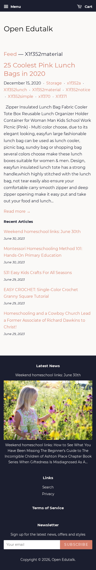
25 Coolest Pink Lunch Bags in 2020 (39, 69)
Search (48, 487)
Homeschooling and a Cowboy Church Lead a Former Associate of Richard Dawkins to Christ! (47, 320)
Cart (88, 6)
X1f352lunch (15, 89)
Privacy (48, 494)
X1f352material (46, 89)
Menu (15, 6)
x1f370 (44, 96)
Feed (10, 54)
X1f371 (61, 96)
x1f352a (74, 83)
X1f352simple (20, 96)
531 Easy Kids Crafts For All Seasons (38, 272)
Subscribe (76, 544)
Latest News (48, 365)
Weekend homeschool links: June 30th (42, 231)
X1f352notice (78, 89)
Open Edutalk (63, 560)
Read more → (17, 211)
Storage (54, 83)
